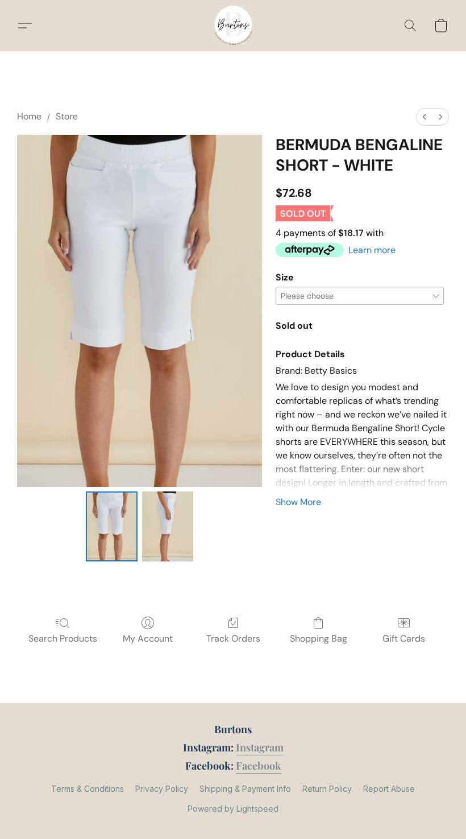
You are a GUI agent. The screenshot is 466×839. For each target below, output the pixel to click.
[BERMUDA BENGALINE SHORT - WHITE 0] (112, 526)
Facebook (258, 765)
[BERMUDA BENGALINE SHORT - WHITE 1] (168, 526)
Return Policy (327, 788)
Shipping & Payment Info (245, 788)
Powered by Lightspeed (233, 808)
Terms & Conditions (87, 788)
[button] (233, 26)
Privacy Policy (161, 788)
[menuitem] (424, 117)
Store (67, 116)
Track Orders (233, 638)
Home (29, 116)
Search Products (62, 638)
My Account (148, 638)
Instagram (260, 747)
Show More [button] (298, 502)
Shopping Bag (318, 638)
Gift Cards (403, 638)
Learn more (372, 250)
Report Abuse (389, 788)
